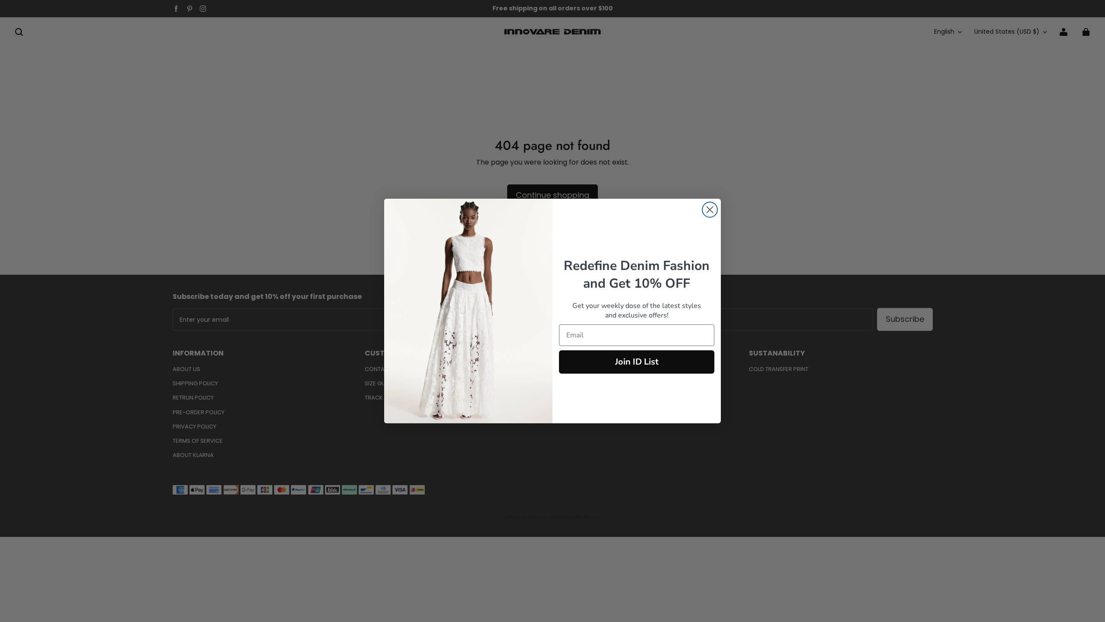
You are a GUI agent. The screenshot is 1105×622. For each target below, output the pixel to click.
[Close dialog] (709, 209)
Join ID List (637, 362)
